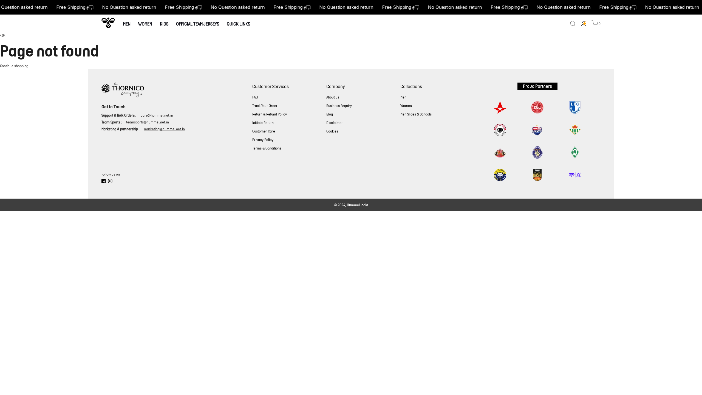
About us (332, 97)
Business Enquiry (339, 106)
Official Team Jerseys (197, 23)
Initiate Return (263, 123)
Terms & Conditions (266, 148)
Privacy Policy (262, 140)
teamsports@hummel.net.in (147, 122)
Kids (164, 23)
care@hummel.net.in (157, 115)
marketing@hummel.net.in (164, 129)
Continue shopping (14, 66)
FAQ (255, 97)
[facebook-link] (103, 182)
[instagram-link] (110, 182)
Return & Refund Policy (269, 114)
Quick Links (238, 23)
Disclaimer (334, 123)
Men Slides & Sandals (416, 114)
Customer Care (263, 131)
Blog (329, 114)
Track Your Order (265, 106)
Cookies (332, 131)
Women (145, 23)
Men (127, 23)
